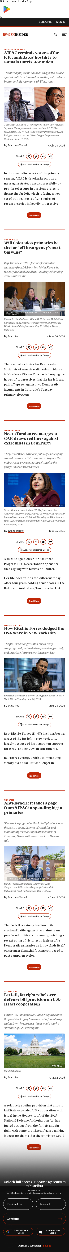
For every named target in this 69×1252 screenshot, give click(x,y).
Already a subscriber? (34, 1245)
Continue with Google (21, 1231)
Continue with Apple (53, 1231)
